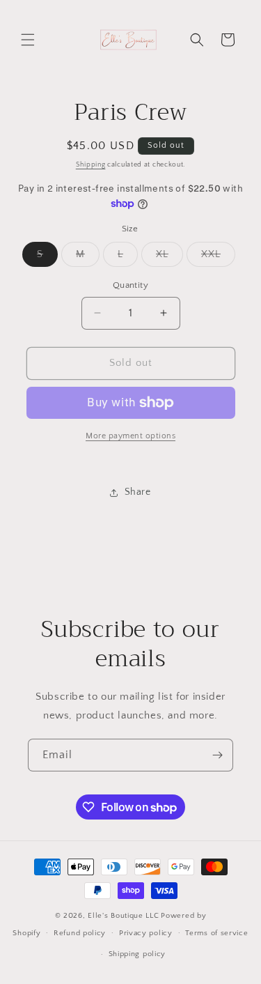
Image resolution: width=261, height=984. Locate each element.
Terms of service (216, 933)
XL (169, 257)
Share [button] (138, 492)
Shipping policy (137, 954)
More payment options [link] (130, 435)
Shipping (91, 165)
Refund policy (80, 933)
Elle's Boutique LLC (123, 916)
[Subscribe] (217, 755)
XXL (218, 257)
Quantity (130, 285)
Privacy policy (146, 933)
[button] (28, 39)
